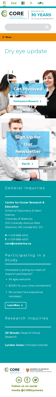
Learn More (15, 305)
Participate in (28, 101)
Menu (8, 37)
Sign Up (28, 164)
